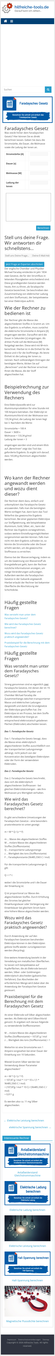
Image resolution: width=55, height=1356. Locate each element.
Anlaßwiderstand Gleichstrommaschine (27, 1174)
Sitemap (46, 1339)
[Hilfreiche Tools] (5, 21)
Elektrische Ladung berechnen (27, 1210)
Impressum (11, 1339)
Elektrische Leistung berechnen (24, 1120)
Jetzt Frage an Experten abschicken (24, 264)
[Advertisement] (27, 57)
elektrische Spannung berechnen (30, 1127)
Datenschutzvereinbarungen (29, 1339)
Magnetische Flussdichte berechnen (27, 1321)
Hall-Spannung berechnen (27, 1280)
